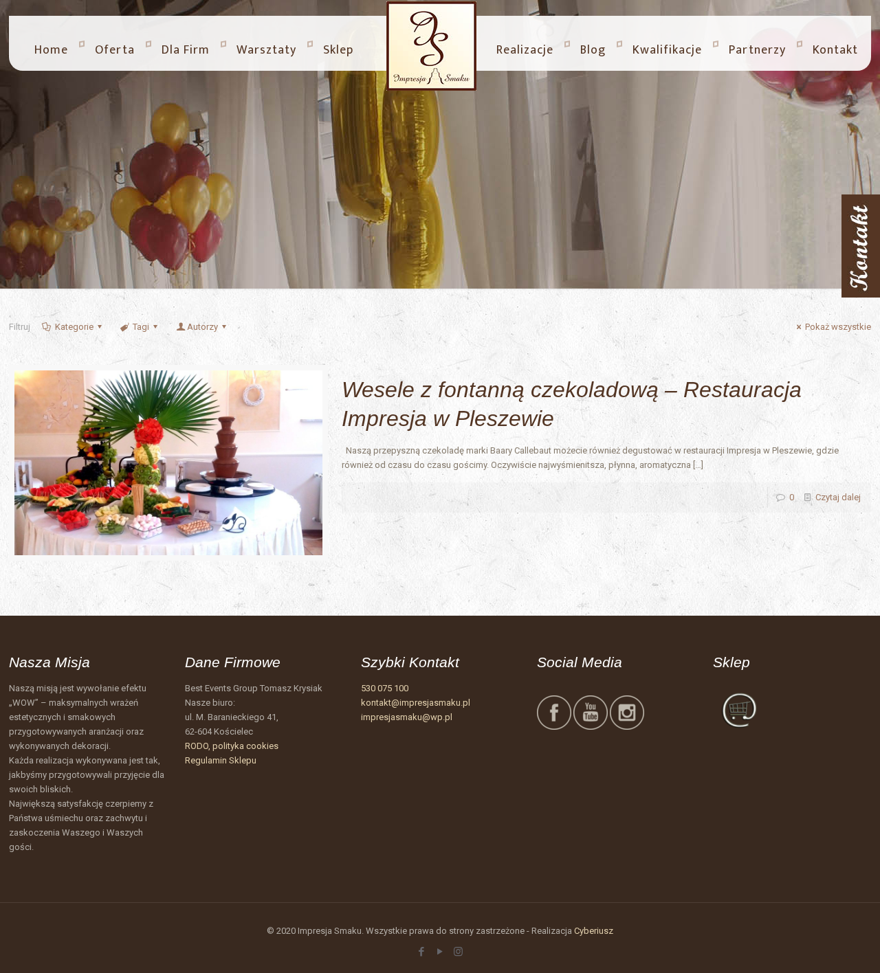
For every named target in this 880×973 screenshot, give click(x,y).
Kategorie (74, 327)
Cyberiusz (593, 931)
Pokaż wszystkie (838, 327)
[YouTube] (439, 952)
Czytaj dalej (838, 497)
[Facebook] (421, 952)
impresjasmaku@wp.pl (406, 717)
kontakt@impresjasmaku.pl (415, 702)
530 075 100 (384, 688)
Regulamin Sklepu (220, 760)
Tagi (141, 327)
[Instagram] (458, 952)
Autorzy (202, 327)
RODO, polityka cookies (231, 746)
